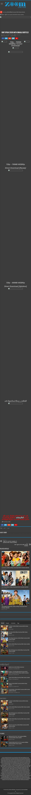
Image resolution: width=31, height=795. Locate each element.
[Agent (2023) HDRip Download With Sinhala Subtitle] (4, 679)
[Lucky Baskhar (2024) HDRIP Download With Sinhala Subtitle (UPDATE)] (4, 691)
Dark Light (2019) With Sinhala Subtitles (21, 544)
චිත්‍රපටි (19, 34)
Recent (2, 623)
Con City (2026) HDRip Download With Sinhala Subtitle (14, 12)
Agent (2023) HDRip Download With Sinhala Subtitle (19, 677)
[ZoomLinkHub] (15, 4)
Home (2, 14)
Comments (13, 623)
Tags (18, 623)
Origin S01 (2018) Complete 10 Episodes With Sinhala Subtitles (10, 541)
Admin (4, 34)
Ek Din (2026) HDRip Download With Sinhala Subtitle (19, 644)
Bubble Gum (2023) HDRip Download (16, 667)
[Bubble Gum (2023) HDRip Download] (4, 668)
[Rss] (15, 791)
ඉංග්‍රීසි (5, 14)
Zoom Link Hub (12, 789)
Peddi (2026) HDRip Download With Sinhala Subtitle (19, 718)
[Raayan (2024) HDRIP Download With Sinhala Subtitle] (4, 685)
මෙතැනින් (20, 518)
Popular (7, 623)
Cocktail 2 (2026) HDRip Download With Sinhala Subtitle (15, 567)
